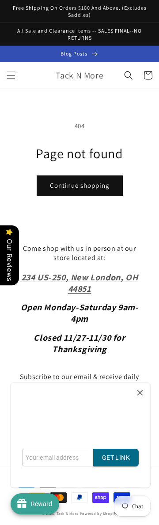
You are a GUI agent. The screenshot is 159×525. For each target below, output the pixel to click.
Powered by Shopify (98, 513)
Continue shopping (80, 185)
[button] (11, 75)
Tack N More (68, 513)
